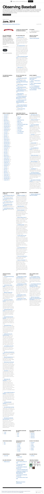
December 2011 (6, 159)
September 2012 (7, 146)
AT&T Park (19, 117)
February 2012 (6, 156)
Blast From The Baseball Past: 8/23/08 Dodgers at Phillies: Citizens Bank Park (22, 472)
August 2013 (6, 130)
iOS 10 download (34, 88)
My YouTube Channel (21, 45)
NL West (18, 450)
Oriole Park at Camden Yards (22, 124)
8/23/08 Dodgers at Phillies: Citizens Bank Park (21, 277)
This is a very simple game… (22, 256)
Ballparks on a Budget (21, 195)
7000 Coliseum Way (34, 114)
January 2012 (6, 158)
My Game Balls (33, 142)
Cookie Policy (21, 492)
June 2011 (6, 168)
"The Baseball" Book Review (9, 276)
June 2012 (6, 150)
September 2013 (7, 129)
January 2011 (6, 175)
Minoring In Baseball (20, 209)
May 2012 (5, 152)
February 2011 (6, 174)
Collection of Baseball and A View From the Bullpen (35, 194)
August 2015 (6, 114)
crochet (32, 80)
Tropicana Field (20, 128)
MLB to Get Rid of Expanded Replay (20, 94)
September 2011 (7, 163)
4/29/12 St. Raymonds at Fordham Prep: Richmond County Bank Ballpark (35, 298)
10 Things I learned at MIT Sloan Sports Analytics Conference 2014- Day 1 (21, 101)
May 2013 (5, 134)
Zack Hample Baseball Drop (34, 87)
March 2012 (6, 155)
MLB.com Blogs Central (21, 217)
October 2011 (6, 162)
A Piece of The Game (34, 119)
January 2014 (6, 123)
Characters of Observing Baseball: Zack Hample (35, 78)
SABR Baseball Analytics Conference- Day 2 (21, 87)
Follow (5, 50)
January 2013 (6, 140)
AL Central (19, 443)
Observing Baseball (19, 6)
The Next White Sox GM (21, 235)
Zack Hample (19, 456)
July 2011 (5, 166)
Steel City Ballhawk (34, 161)
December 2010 (6, 176)
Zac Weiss (32, 455)
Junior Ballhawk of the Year (8, 345)
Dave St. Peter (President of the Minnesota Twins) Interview (21, 105)
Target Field (19, 127)
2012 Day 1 (33, 433)
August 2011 (6, 165)
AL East (18, 445)
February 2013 (6, 139)
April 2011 (5, 171)
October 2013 (6, 127)
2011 (18, 434)
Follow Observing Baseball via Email (7, 36)
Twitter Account (20, 67)
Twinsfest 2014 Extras (21, 108)
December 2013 (6, 124)
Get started (30, 1)
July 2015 (5, 116)
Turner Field (19, 130)
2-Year (5, 433)
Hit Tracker (33, 134)
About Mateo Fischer (6, 14)
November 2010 (6, 178)
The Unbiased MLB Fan (21, 247)
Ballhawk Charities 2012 (8, 292)
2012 (18, 436)
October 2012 (6, 145)
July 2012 (5, 149)
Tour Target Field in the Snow (9, 407)
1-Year (5, 432)
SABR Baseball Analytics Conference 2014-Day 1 (11, 24)
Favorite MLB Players (7, 325)
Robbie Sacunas (7, 461)
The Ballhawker (33, 168)
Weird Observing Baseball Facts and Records (8, 418)
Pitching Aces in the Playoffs (35, 89)
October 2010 (6, 179)
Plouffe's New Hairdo (34, 155)
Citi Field (18, 118)
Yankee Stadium (20, 132)
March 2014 (6, 120)
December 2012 (6, 142)
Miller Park (19, 121)
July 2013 (5, 132)
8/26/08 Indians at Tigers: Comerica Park (21, 299)
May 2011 (5, 169)
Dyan (32, 83)
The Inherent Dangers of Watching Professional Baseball (35, 173)
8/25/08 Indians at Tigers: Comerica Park (21, 295)
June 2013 (6, 133)
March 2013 (6, 137)
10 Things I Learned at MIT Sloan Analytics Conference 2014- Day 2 (21, 97)
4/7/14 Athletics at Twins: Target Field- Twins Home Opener (22, 81)
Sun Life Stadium (20, 125)
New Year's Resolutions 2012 (22, 469)
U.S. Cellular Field (20, 131)
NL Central (19, 447)
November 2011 (6, 161)
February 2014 (6, 121)
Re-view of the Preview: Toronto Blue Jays (21, 465)
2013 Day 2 (33, 437)
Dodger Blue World (20, 206)
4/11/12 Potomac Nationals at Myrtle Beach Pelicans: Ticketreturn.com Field (35, 285)
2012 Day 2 (33, 434)
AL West (18, 446)
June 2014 (6, 117)
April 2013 (5, 136)
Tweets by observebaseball (34, 38)
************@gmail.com (35, 85)
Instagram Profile (20, 37)
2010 (18, 433)
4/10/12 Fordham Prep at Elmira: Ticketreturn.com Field (35, 277)
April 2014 (5, 119)
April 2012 (5, 153)
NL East (18, 449)
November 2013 (6, 126)
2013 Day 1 (33, 436)
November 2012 (6, 143)
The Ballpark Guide (20, 224)
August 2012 (6, 147)
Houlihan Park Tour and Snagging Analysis (7, 334)
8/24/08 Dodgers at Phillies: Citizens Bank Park (21, 284)
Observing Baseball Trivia (8, 357)
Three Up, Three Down (21, 259)
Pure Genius (6, 370)
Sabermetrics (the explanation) (6, 379)
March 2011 (6, 172)
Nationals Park (19, 122)
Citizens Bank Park (20, 119)
